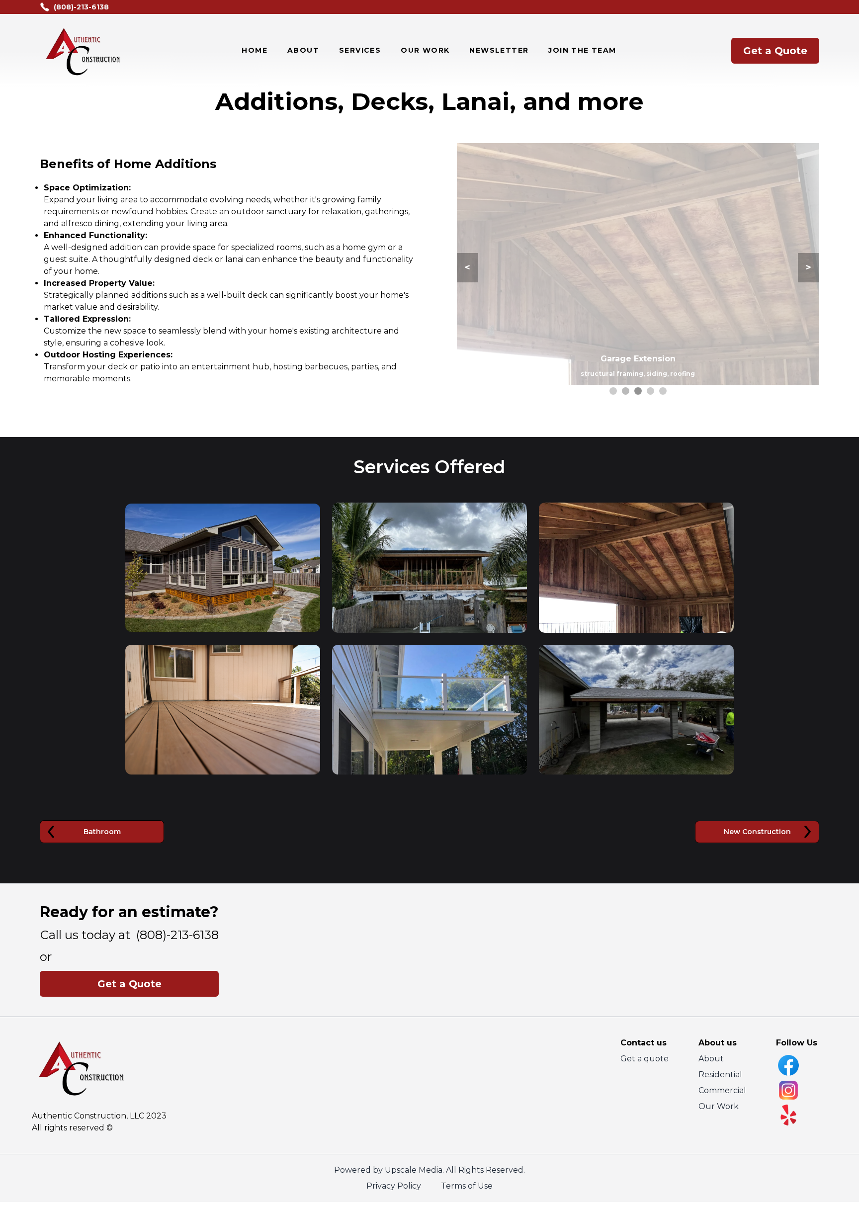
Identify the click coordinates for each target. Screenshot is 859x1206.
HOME (254, 50)
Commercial (722, 1090)
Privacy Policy (393, 1186)
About (711, 1058)
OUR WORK (425, 50)
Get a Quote (775, 51)
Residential (720, 1074)
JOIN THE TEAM (582, 50)
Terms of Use (467, 1186)
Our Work (718, 1106)
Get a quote (644, 1058)
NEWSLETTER (498, 50)
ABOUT (303, 50)
